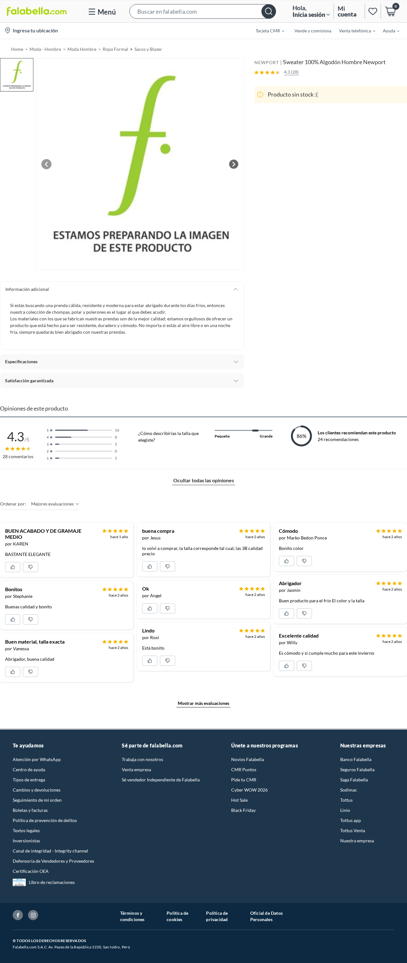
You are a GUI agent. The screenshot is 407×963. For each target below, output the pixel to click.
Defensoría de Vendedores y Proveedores (53, 861)
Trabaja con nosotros (142, 759)
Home (17, 49)
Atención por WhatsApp (37, 759)
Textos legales (26, 830)
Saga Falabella (354, 779)
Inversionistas (26, 840)
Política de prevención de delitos (45, 820)
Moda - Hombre (45, 49)
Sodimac (348, 789)
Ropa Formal (115, 49)
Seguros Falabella (357, 769)
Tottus (346, 800)
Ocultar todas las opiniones (203, 480)
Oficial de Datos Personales (266, 916)
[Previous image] (46, 164)
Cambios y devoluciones (36, 789)
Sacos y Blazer (148, 49)
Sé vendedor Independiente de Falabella (161, 779)
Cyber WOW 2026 (249, 789)
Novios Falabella (247, 759)
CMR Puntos (243, 769)
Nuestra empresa (357, 840)
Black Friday (243, 810)
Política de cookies (177, 916)
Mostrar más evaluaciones (203, 703)
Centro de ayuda (29, 769)
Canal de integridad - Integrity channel (50, 850)
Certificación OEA (31, 871)
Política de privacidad (217, 916)
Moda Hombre (81, 49)
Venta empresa (136, 769)
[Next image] (234, 164)
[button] (202, 11)
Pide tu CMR (243, 779)
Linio (345, 810)
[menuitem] (266, 30)
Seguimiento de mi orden (37, 800)
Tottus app (350, 820)
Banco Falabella (355, 759)
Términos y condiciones (132, 916)
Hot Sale (239, 800)
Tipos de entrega (29, 779)
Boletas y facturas (30, 810)
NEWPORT (266, 62)
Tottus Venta (352, 830)
